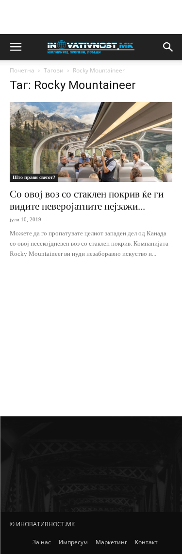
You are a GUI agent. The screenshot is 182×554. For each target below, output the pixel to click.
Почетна (22, 70)
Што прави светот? (34, 177)
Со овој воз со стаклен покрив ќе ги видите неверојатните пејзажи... (87, 200)
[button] (15, 47)
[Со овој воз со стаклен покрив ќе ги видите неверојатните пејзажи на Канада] (91, 142)
